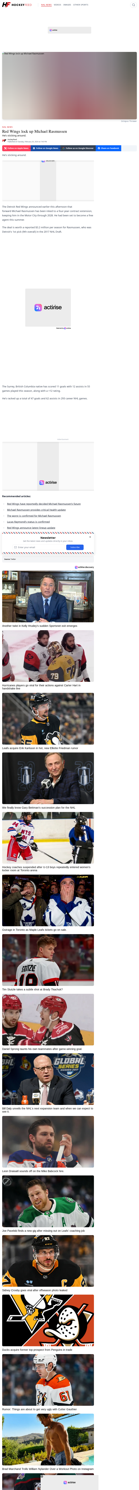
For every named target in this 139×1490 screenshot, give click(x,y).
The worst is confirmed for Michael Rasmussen (34, 515)
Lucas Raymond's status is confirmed (28, 521)
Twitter (13, 559)
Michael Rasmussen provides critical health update (36, 509)
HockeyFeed (12, 139)
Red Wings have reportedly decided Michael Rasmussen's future (44, 503)
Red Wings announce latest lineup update (31, 527)
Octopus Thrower (129, 121)
